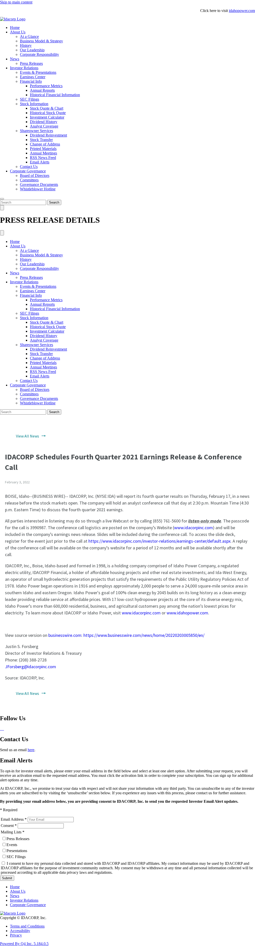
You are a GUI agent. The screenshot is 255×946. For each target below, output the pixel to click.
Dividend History (43, 122)
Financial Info (31, 81)
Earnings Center (32, 77)
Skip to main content (16, 2)
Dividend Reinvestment (48, 135)
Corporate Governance (28, 171)
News (14, 59)
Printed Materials (43, 148)
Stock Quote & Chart (46, 108)
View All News (27, 436)
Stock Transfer (41, 140)
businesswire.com (64, 635)
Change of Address (45, 144)
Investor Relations (24, 68)
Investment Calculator (47, 117)
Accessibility (20, 931)
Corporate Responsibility (39, 54)
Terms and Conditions (27, 926)
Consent (7, 825)
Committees (29, 180)
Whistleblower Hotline (38, 189)
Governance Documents (39, 184)
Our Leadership (32, 50)
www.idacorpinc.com (193, 527)
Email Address (12, 819)
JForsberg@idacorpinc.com (30, 666)
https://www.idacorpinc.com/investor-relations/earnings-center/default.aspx (159, 541)
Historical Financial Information (55, 95)
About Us (17, 32)
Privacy (16, 935)
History (26, 45)
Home (15, 27)
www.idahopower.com (187, 613)
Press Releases (31, 63)
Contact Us (29, 166)
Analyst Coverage (44, 126)
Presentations (16, 851)
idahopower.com (242, 10)
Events (11, 845)
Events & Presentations (38, 72)
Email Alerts (39, 162)
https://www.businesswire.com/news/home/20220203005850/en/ (143, 635)
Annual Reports (42, 90)
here (31, 750)
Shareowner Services (36, 131)
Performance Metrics (46, 86)
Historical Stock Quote (48, 113)
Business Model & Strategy (41, 41)
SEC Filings (29, 99)
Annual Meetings (43, 153)
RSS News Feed (43, 157)
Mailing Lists (11, 832)
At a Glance (29, 36)
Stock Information (34, 104)
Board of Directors (34, 175)
